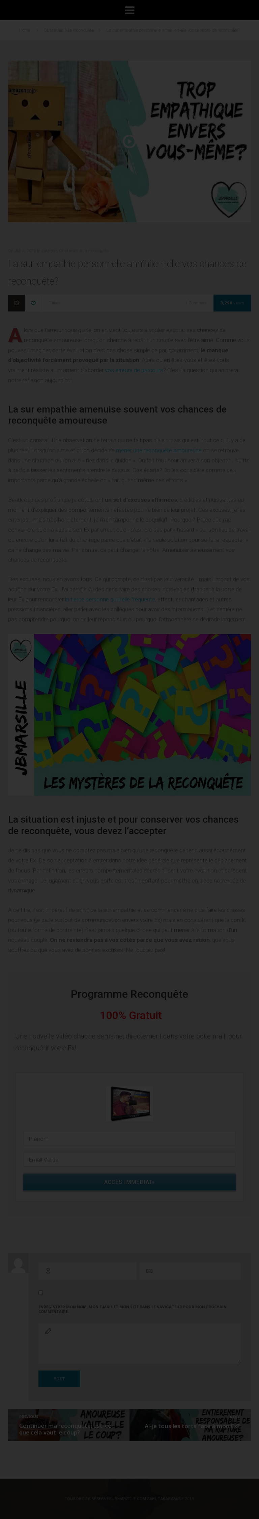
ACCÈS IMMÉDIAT (133, 343)
